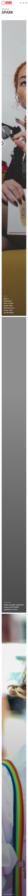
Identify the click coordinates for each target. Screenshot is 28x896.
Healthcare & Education (9, 894)
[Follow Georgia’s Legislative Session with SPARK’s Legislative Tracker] (14, 465)
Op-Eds (5, 296)
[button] (26, 3)
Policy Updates (7, 602)
